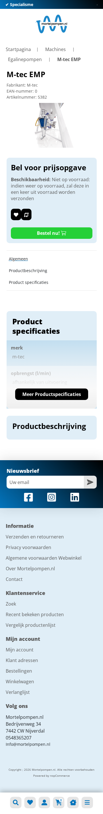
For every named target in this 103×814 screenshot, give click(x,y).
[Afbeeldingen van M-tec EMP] (51, 125)
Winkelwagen (20, 681)
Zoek (11, 604)
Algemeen (18, 258)
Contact (14, 579)
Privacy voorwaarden (28, 547)
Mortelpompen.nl (24, 717)
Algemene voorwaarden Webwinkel (44, 558)
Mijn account (19, 650)
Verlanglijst (18, 692)
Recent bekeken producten (35, 614)
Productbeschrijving (28, 270)
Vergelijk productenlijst (31, 625)
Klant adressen (22, 660)
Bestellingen (19, 671)
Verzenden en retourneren (35, 537)
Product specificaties (28, 282)
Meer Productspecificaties (51, 394)
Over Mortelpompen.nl (30, 568)
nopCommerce (60, 776)
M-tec (32, 85)
